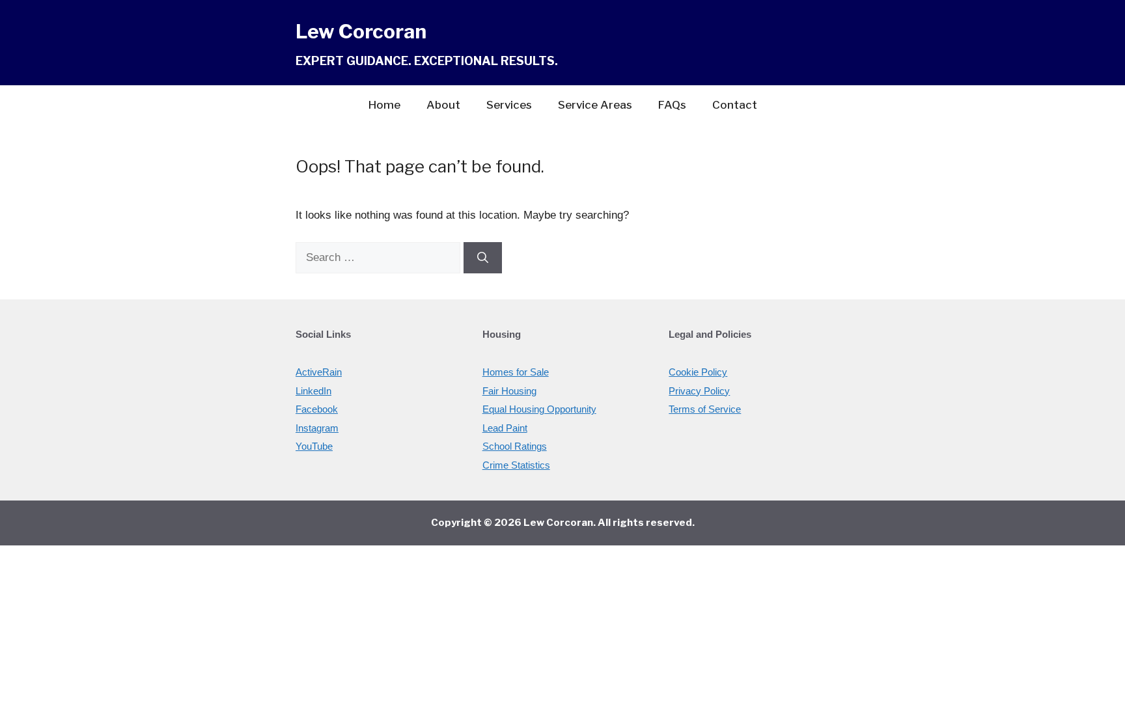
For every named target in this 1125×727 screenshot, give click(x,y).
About (443, 104)
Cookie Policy (698, 371)
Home (384, 104)
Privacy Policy (699, 390)
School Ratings (514, 446)
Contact (734, 104)
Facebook (317, 409)
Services (509, 104)
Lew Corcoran (361, 31)
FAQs (672, 104)
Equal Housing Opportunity (539, 409)
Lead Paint (504, 427)
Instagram (317, 427)
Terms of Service (705, 409)
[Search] (483, 257)
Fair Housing (509, 390)
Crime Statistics (516, 465)
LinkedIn (313, 390)
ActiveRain (319, 371)
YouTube (314, 446)
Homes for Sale (515, 371)
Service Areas (595, 104)
